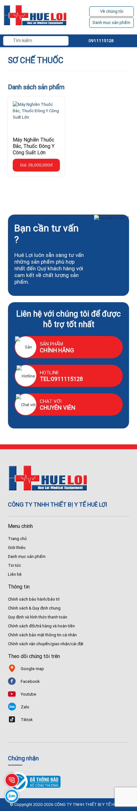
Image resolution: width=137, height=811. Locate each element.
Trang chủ (17, 538)
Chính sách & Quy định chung (34, 608)
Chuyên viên (58, 407)
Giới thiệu (16, 547)
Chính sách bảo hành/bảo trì (34, 599)
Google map (32, 668)
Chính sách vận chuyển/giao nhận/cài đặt (45, 644)
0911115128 (101, 40)
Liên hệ (15, 574)
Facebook (30, 681)
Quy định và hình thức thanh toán (37, 617)
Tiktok (27, 719)
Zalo (25, 707)
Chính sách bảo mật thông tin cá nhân (42, 635)
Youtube (28, 694)
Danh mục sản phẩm (111, 22)
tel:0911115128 (61, 379)
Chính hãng (57, 350)
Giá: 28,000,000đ (36, 165)
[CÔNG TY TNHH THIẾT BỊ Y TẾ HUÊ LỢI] (35, 17)
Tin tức (14, 565)
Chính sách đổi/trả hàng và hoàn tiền (41, 626)
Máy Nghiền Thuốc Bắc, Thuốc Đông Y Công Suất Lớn (33, 146)
